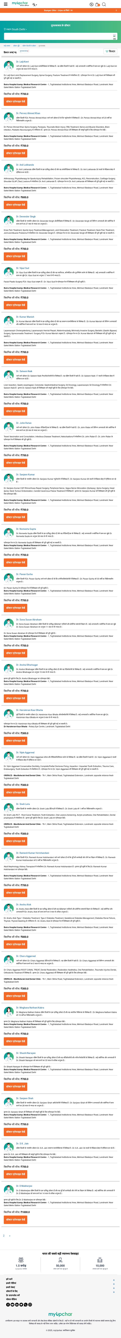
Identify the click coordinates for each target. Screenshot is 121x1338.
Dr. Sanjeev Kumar (25, 474)
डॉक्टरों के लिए (11, 1291)
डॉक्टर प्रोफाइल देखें (15, 101)
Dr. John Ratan (24, 423)
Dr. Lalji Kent (22, 61)
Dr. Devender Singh (26, 216)
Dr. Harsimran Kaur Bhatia (29, 710)
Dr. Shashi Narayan (26, 1053)
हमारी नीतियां (11, 1283)
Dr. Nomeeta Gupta (26, 529)
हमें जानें (9, 1279)
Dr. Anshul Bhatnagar (27, 665)
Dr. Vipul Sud (22, 268)
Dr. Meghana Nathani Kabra (30, 1007)
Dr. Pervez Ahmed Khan (28, 113)
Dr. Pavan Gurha (24, 574)
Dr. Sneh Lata (23, 804)
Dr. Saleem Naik (24, 371)
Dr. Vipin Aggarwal (25, 752)
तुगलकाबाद (23, 50)
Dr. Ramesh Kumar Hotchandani (32, 853)
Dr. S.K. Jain (22, 1143)
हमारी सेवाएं (10, 1287)
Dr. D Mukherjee (24, 1186)
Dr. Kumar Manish (25, 317)
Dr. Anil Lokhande (25, 165)
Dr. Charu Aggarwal (26, 956)
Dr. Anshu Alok (23, 904)
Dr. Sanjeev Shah (24, 1098)
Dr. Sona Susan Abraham (29, 619)
